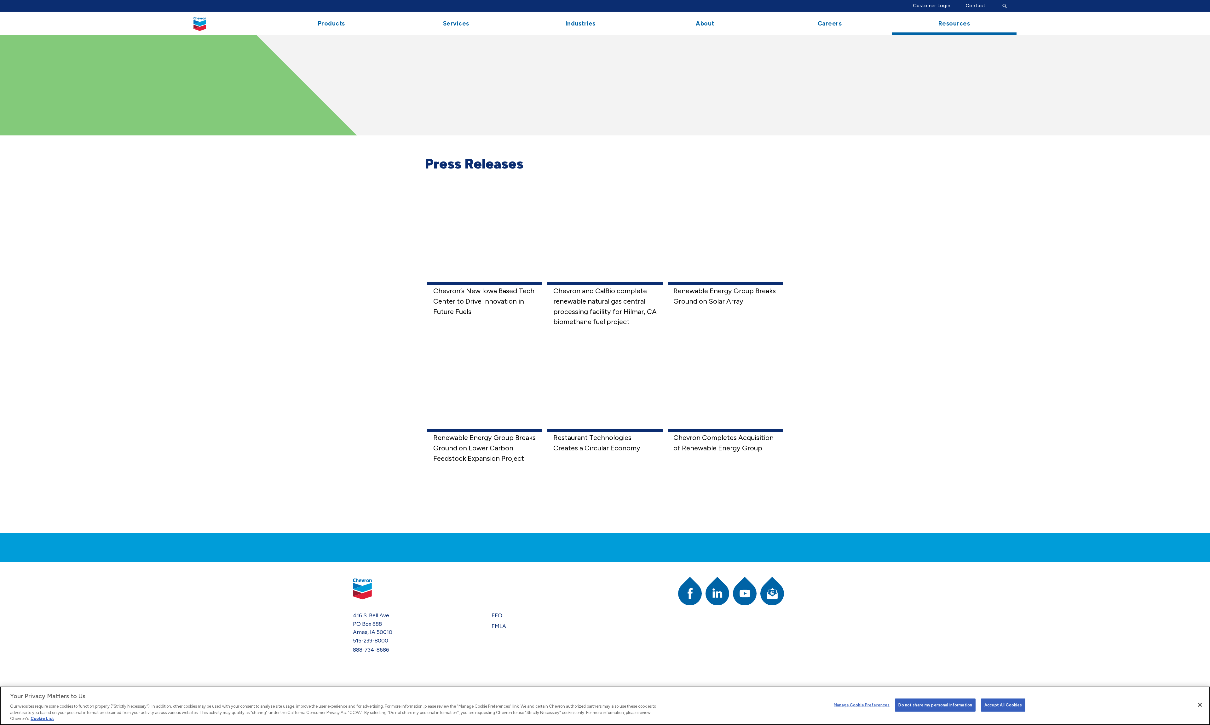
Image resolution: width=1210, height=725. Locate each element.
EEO (497, 615)
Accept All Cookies (1003, 705)
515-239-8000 (370, 640)
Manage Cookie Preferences (862, 705)
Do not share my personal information (935, 705)
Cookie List (42, 718)
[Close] (1200, 705)
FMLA (499, 626)
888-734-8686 (371, 649)
